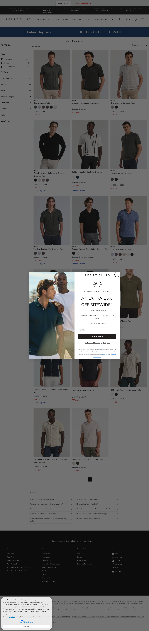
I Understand (26, 626)
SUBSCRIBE (97, 336)
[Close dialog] (117, 275)
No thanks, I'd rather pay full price (97, 343)
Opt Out (12, 617)
